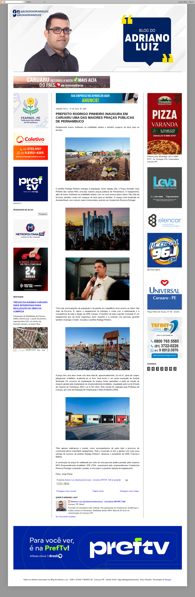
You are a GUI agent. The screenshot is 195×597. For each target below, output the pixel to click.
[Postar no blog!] (60, 483)
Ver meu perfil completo (66, 517)
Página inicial (98, 491)
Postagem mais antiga (129, 491)
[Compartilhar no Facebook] (65, 483)
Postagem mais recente (66, 491)
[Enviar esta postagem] (126, 480)
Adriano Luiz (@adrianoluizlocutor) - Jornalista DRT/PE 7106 (98, 501)
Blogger (168, 580)
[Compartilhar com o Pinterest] (68, 483)
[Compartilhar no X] (63, 483)
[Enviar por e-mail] (58, 483)
